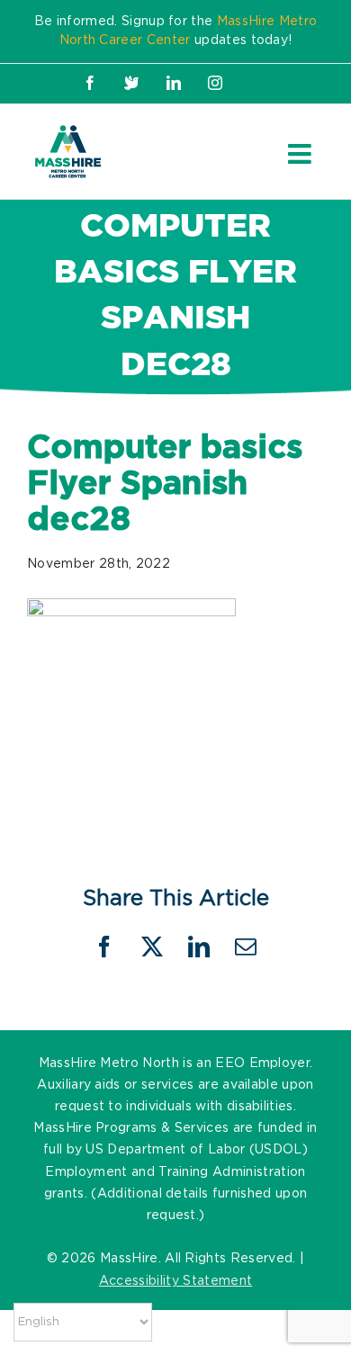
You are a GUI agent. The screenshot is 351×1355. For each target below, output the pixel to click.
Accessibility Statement (175, 1281)
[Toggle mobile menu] (301, 153)
